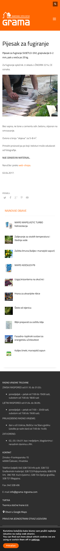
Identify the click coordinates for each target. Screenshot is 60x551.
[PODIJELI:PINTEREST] (21, 197)
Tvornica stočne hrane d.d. (15, 505)
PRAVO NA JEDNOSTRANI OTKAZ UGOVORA (24, 519)
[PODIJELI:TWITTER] (4, 197)
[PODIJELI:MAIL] (27, 197)
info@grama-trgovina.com (23, 492)
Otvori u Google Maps (16, 512)
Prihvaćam (11, 545)
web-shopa (24, 165)
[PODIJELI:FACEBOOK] (10, 197)
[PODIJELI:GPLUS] (16, 197)
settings (35, 539)
